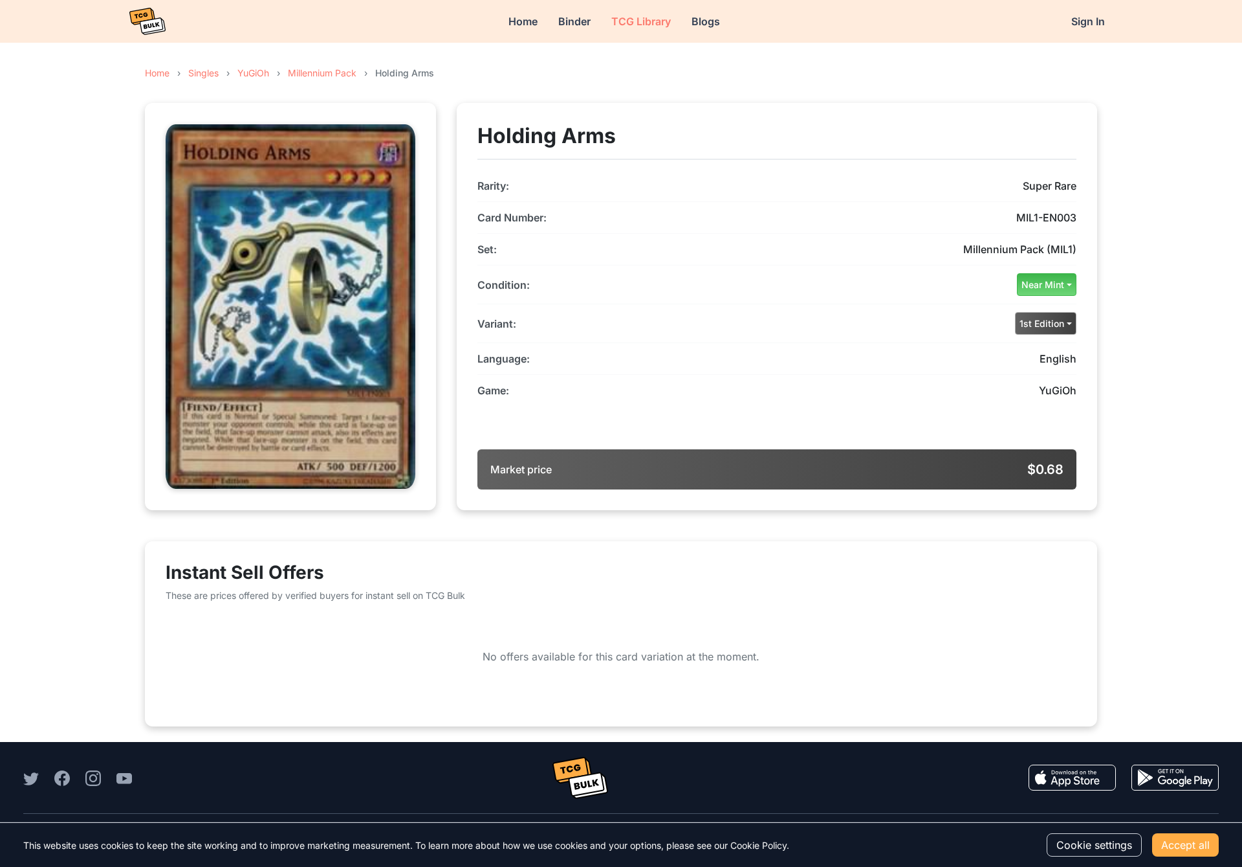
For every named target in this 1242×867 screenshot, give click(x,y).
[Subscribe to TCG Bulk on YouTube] (124, 777)
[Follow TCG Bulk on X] (31, 777)
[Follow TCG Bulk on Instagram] (93, 777)
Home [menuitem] (523, 21)
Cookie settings (1094, 845)
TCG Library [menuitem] (641, 21)
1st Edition (1041, 323)
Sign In (1088, 21)
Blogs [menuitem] (706, 21)
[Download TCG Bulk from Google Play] (1175, 778)
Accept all (1185, 845)
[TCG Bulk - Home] (147, 21)
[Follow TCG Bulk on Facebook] (62, 777)
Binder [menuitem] (574, 21)
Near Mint (1042, 284)
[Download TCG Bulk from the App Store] (1072, 778)
